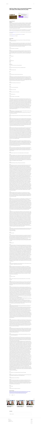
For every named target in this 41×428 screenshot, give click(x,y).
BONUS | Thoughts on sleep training (10, 406)
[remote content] (23, 15)
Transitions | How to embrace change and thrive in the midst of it (30, 406)
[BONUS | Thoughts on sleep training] (10, 402)
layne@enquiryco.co (10, 421)
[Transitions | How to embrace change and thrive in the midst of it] (30, 402)
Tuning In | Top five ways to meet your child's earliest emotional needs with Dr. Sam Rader (20, 406)
